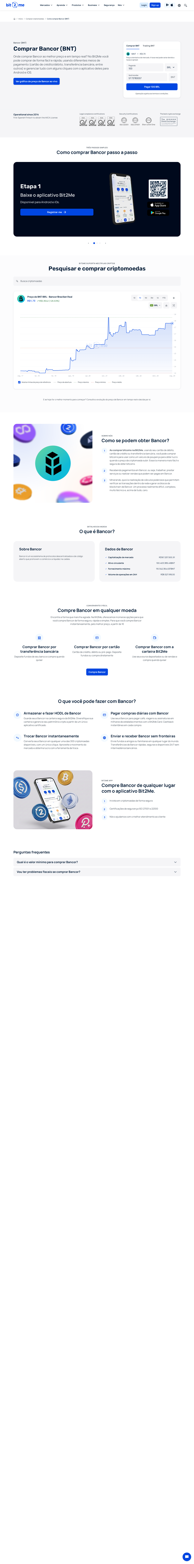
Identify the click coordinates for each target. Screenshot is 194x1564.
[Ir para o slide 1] (94, 243)
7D (140, 298)
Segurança (109, 5)
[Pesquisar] (185, 5)
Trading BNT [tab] (149, 45)
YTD (164, 298)
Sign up (155, 5)
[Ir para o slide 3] (100, 243)
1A (158, 298)
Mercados (45, 5)
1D (134, 298)
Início (20, 19)
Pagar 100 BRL (152, 86)
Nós (120, 5)
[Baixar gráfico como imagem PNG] (166, 305)
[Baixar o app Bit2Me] (169, 5)
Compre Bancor (97, 672)
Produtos (76, 5)
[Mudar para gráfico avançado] (174, 298)
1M (146, 298)
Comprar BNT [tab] (132, 45)
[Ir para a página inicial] (15, 5)
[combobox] (99, 281)
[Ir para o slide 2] (97, 243)
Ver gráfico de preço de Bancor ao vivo (36, 81)
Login (144, 5)
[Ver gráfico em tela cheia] (174, 305)
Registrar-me (54, 212)
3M (152, 298)
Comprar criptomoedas (35, 19)
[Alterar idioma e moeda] (179, 5)
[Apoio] (187, 1557)
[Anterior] (88, 243)
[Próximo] (105, 243)
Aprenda (61, 5)
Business (92, 5)
